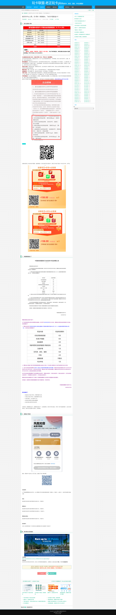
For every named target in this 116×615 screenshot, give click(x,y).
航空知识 (36, 7)
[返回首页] (22, 13)
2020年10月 (86, 92)
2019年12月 (86, 100)
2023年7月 (76, 68)
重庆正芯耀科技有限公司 (61, 611)
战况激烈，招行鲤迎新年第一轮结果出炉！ (82, 34)
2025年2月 (86, 53)
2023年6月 (86, 68)
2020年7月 (76, 95)
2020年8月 (86, 94)
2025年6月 (86, 50)
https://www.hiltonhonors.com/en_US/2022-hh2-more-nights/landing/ (35, 558)
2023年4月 (86, 69)
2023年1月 (76, 73)
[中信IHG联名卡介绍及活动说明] (27, 587)
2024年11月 (76, 56)
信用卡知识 (29, 7)
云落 (60, 613)
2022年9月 (76, 76)
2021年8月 (86, 85)
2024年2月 (86, 62)
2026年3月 (86, 44)
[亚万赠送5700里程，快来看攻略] (40, 587)
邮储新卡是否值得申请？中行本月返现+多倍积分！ (57, 601)
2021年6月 (86, 86)
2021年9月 (76, 85)
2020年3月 (76, 98)
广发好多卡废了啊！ (78, 23)
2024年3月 (76, 62)
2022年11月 (76, 74)
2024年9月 (76, 57)
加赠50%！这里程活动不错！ (28, 599)
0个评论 (57, 19)
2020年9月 (76, 94)
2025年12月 (86, 45)
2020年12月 (86, 91)
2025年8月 (86, 48)
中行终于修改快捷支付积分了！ (80, 21)
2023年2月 (86, 71)
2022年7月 (76, 77)
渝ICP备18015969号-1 (58, 612)
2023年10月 (86, 65)
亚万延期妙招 (26, 603)
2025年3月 (76, 53)
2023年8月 (86, 66)
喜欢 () (42, 573)
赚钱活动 (61, 7)
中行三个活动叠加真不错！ (79, 16)
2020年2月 (86, 98)
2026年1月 (76, 45)
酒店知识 (42, 7)
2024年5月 (76, 60)
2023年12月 (86, 63)
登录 (90, 10)
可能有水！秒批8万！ (78, 29)
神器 (73, 7)
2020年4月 (86, 97)
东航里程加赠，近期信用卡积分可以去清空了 (56, 603)
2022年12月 (86, 73)
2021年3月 (76, 89)
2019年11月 (76, 101)
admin (30, 19)
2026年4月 (76, 44)
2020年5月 (76, 97)
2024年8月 (86, 57)
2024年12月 (86, 54)
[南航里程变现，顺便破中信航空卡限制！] (65, 587)
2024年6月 (86, 59)
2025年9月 (76, 48)
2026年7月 (76, 42)
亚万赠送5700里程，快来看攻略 (54, 597)
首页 (23, 7)
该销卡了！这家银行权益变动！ (80, 27)
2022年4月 (86, 79)
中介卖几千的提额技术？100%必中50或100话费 (61, 581)
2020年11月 (76, 92)
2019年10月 (86, 101)
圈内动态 (55, 7)
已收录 (52, 19)
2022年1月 (76, 82)
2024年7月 (76, 59)
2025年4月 (86, 51)
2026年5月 (86, 42)
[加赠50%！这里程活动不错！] (53, 587)
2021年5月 (76, 88)
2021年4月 (86, 88)
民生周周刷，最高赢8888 (79, 32)
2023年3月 (76, 71)
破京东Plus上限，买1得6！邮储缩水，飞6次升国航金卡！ (40, 16)
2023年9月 (76, 66)
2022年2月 (86, 80)
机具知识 (48, 7)
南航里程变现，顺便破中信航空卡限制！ (55, 599)
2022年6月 (86, 77)
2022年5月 (76, 79)
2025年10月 (86, 47)
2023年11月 (76, 65)
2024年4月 (86, 60)
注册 (93, 10)
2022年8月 (86, 76)
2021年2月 (86, 89)
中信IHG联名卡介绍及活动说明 (29, 597)
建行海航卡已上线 (77, 18)
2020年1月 (76, 100)
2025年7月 (76, 50)
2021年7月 (76, 86)
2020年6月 (86, 95)
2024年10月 (86, 56)
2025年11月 (76, 47)
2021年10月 (86, 83)
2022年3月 (76, 80)
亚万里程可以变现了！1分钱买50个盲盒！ (31, 581)
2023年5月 (76, 69)
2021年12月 (86, 82)
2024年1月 (76, 63)
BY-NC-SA (55, 566)
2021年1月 (76, 91)
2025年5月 (76, 51)
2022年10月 (86, 74)
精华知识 (67, 7)
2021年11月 (76, 83)
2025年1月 (76, 54)
